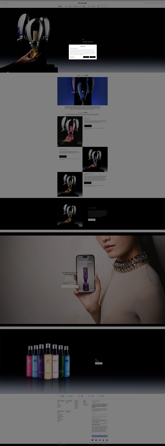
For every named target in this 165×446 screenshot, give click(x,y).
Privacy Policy (81, 54)
